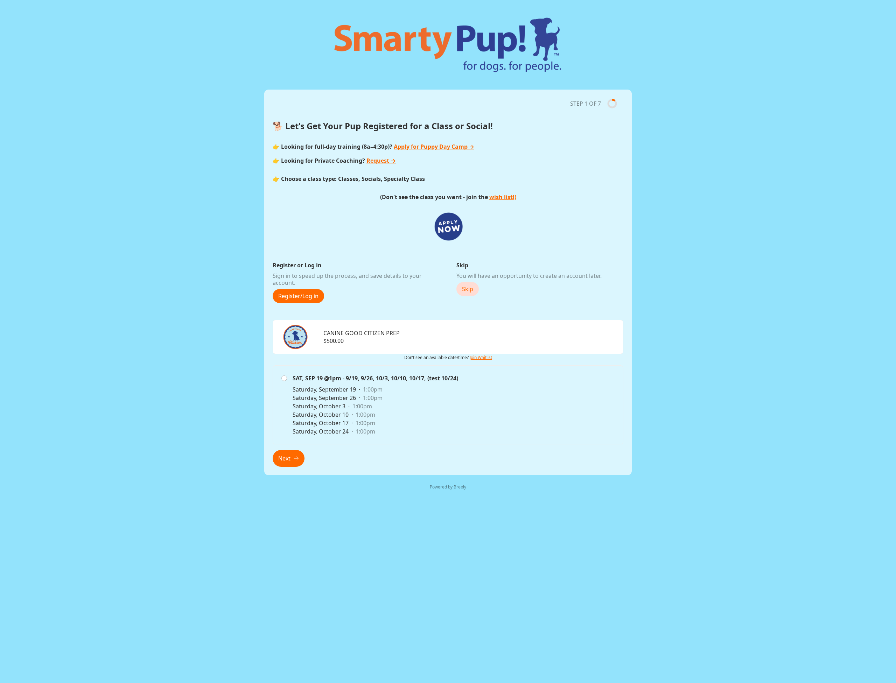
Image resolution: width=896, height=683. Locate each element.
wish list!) (502, 197)
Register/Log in (298, 296)
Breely (460, 487)
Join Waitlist (481, 357)
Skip (467, 289)
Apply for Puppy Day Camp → (434, 146)
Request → (381, 160)
